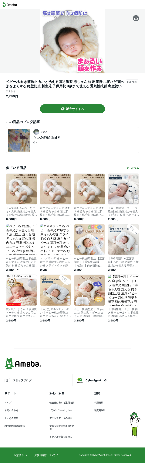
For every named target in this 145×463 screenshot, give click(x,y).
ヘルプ (8, 402)
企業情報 (19, 455)
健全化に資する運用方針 (61, 402)
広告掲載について (45, 455)
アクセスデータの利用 (60, 418)
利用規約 (98, 402)
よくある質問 (11, 418)
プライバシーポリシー (60, 410)
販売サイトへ (75, 109)
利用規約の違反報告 (15, 425)
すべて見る (133, 167)
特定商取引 (100, 410)
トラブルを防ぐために (60, 436)
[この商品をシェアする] (136, 18)
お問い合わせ (11, 410)
